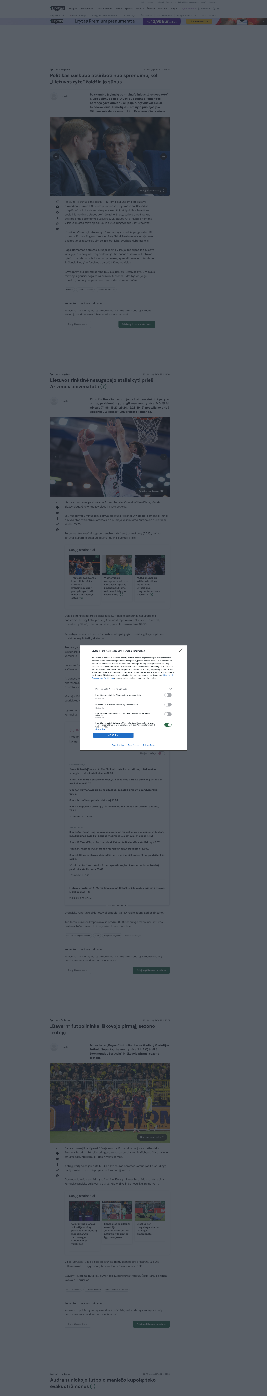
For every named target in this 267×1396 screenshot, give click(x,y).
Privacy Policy (149, 745)
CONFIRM (113, 735)
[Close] (181, 651)
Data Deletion (118, 745)
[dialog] (133, 698)
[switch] (168, 695)
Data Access (133, 745)
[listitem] (133, 688)
